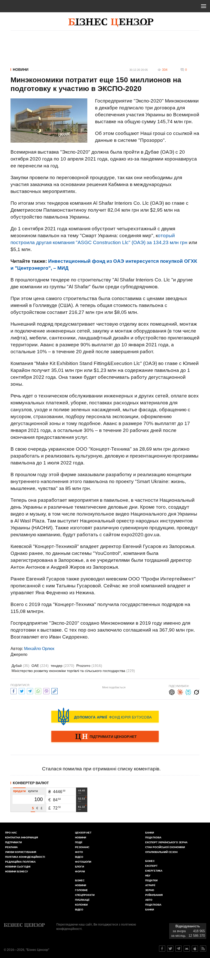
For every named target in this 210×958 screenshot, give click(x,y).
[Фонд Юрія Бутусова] (105, 716)
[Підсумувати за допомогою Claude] (180, 691)
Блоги (79, 866)
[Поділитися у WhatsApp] (38, 690)
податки (151, 880)
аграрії (150, 885)
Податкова (153, 837)
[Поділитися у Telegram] (30, 690)
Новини (20, 69)
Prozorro (89, 666)
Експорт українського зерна (166, 842)
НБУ (147, 875)
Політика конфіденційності (25, 857)
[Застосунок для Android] (187, 948)
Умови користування (20, 852)
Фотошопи (83, 861)
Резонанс (82, 847)
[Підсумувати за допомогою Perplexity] (188, 691)
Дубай (20, 666)
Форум (80, 871)
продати (19, 791)
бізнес (150, 861)
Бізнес (80, 880)
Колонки (81, 904)
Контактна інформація (21, 837)
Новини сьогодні (17, 866)
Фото (79, 852)
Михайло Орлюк (39, 648)
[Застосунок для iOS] (195, 948)
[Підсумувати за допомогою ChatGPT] (172, 691)
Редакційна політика (20, 861)
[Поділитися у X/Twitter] (22, 690)
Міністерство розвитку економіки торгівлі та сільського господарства (73, 671)
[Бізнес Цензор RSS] (203, 948)
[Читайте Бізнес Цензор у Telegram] (178, 948)
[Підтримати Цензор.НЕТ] (105, 737)
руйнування (154, 895)
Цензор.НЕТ (83, 832)
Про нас (11, 832)
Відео (79, 857)
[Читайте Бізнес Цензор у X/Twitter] (170, 948)
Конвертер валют (31, 783)
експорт (151, 865)
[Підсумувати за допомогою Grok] (196, 691)
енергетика (153, 870)
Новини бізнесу (16, 871)
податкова (153, 904)
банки (149, 832)
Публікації (82, 899)
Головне (81, 890)
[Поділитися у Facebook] (13, 690)
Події (78, 842)
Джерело (18, 654)
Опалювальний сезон (161, 852)
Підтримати (13, 842)
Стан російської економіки (165, 847)
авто (148, 899)
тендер (62, 666)
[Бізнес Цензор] (111, 22)
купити (33, 791)
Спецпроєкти (84, 895)
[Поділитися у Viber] (46, 690)
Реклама (11, 847)
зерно (149, 890)
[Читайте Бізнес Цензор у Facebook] (162, 948)
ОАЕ (40, 666)
